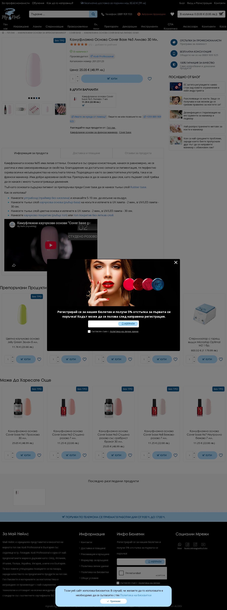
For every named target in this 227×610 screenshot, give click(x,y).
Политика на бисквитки (135, 595)
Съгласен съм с (114, 331)
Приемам (115, 601)
